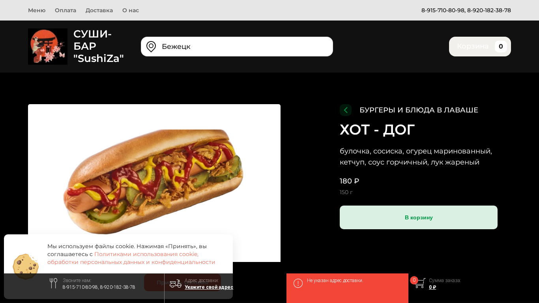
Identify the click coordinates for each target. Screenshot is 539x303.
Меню (36, 10)
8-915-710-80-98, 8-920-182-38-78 (466, 10)
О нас (130, 10)
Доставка (99, 10)
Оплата (65, 10)
